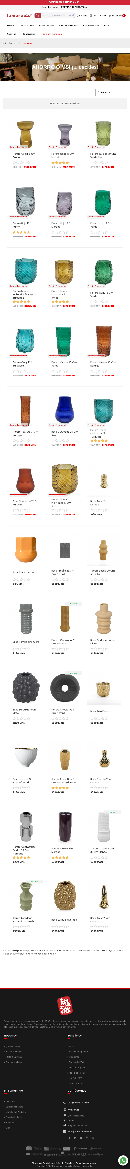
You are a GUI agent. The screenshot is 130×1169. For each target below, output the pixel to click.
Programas (74, 1056)
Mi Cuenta (10, 1101)
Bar (105, 25)
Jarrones (27, 43)
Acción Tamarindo (14, 1051)
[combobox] (55, 15)
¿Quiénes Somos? (14, 1046)
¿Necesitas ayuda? (76, 1115)
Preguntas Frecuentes (78, 1125)
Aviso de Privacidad (65, 1163)
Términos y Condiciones (43, 1163)
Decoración (29, 34)
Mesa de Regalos (77, 1067)
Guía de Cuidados (14, 1117)
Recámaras (45, 25)
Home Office (90, 25)
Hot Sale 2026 (75, 1077)
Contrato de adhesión (86, 1163)
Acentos (11, 34)
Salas (10, 25)
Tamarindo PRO (76, 1062)
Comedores (26, 25)
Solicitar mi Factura (14, 1106)
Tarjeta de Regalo (77, 1072)
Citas (8, 1127)
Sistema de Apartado (78, 1051)
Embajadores (12, 1122)
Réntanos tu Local (14, 1062)
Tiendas (71, 1120)
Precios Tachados (52, 34)
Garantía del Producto (16, 1111)
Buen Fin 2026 (76, 1083)
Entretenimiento (68, 25)
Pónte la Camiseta (14, 1056)
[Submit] (38, 15)
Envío (71, 1046)
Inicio (4, 43)
